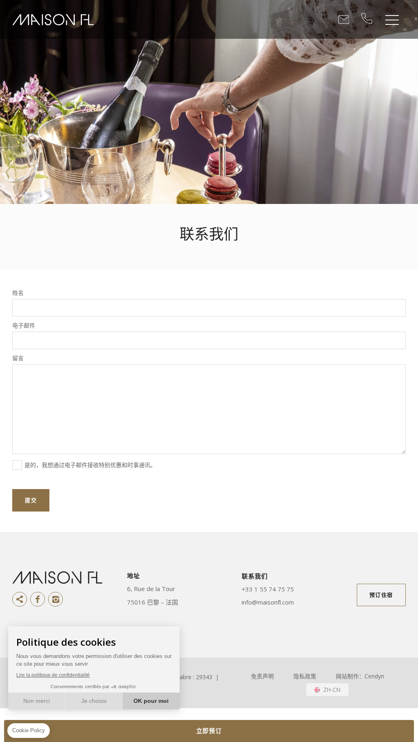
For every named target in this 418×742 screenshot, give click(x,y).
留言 (18, 358)
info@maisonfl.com (268, 602)
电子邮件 (23, 325)
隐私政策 (304, 676)
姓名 (18, 293)
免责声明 (262, 676)
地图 (172, 588)
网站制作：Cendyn (360, 676)
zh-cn (331, 690)
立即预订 (209, 731)
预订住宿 (381, 594)
